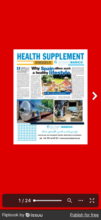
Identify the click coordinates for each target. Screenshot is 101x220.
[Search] (69, 200)
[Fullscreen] (92, 200)
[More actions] (80, 200)
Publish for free (84, 214)
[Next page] (94, 105)
